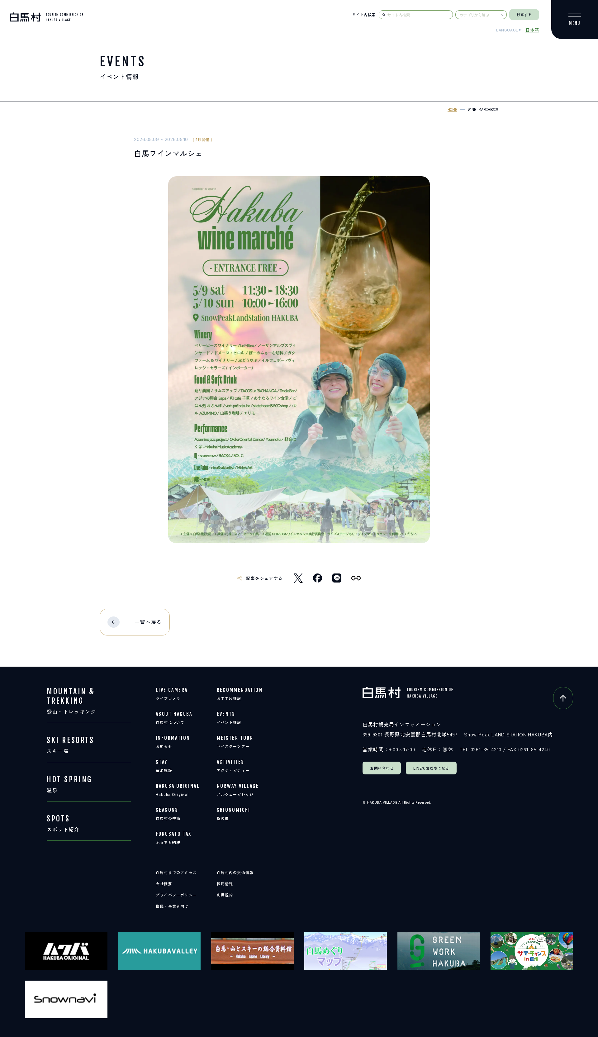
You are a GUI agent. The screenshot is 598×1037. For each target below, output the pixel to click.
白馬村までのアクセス (176, 872)
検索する (524, 14)
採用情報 (225, 883)
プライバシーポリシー (176, 894)
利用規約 (225, 894)
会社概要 (164, 883)
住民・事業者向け (172, 906)
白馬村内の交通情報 (235, 872)
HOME (452, 109)
